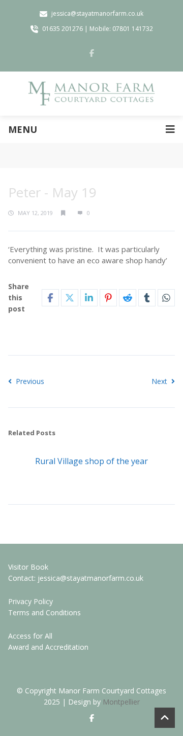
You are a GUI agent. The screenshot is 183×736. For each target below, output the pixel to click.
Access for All (30, 636)
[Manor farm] (91, 93)
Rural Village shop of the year (91, 461)
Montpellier (121, 702)
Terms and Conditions (44, 612)
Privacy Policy (30, 601)
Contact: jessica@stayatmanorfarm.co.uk (75, 578)
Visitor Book (28, 567)
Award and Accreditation (48, 647)
